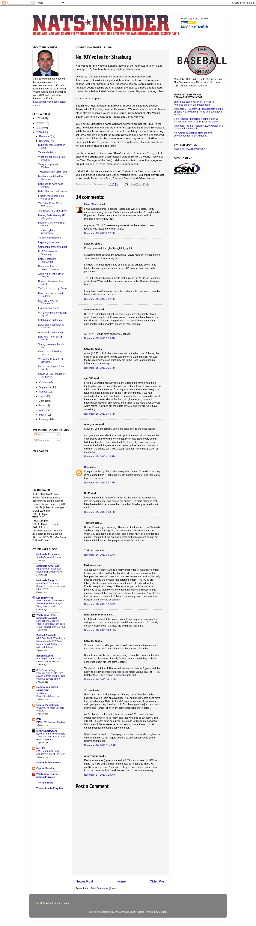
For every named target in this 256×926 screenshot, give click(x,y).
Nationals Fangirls (47, 580)
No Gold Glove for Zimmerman (48, 302)
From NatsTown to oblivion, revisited (49, 268)
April (42, 410)
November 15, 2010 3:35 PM (99, 368)
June (42, 401)
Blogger (163, 912)
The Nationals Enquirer (49, 788)
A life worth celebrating (50, 332)
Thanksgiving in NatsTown (52, 172)
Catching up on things (50, 320)
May (42, 405)
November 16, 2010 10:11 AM (100, 679)
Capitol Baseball (45, 768)
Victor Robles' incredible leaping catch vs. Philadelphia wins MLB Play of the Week (196, 120)
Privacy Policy (61, 903)
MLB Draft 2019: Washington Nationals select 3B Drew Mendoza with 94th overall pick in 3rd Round (51, 642)
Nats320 (40, 748)
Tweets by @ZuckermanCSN (189, 149)
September (45, 387)
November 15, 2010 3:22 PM (99, 299)
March (43, 414)
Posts (40, 434)
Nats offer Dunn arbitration (52, 191)
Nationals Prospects (48, 554)
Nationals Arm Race (47, 566)
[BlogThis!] (137, 184)
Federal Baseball (46, 635)
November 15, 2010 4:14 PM (99, 456)
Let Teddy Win (44, 598)
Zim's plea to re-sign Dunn (52, 288)
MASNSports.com (46, 731)
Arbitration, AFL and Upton (52, 210)
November (45, 141)
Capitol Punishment (47, 705)
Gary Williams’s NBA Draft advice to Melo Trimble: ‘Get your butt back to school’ (50, 676)
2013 (39, 118)
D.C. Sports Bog (45, 670)
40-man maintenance (49, 237)
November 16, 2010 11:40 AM (100, 745)
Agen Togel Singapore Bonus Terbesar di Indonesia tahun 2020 (51, 586)
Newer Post (84, 881)
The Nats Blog (44, 782)
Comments (43, 440)
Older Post (157, 881)
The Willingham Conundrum (46, 231)
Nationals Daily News (48, 762)
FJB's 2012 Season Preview (50, 722)
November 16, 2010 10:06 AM (100, 630)
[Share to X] (140, 184)
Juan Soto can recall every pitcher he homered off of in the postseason (194, 103)
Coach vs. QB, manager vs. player (51, 375)
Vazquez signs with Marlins (48, 166)
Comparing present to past (52, 247)
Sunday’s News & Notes (48, 557)
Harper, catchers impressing (47, 260)
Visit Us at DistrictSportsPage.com (48, 695)
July (41, 396)
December (45, 136)
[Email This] (133, 184)
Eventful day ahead (48, 308)
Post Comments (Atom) (103, 888)
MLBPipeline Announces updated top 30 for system (49, 570)
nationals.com (44, 655)
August (43, 391)
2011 (39, 127)
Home (121, 881)
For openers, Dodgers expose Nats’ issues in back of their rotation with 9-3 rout (50, 624)
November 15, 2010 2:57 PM (99, 233)
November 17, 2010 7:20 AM (99, 775)
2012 (39, 123)
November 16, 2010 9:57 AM (99, 604)
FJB (38, 719)
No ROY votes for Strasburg (48, 253)
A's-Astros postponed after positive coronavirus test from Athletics (193, 134)
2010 (39, 132)
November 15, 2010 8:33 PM (99, 512)
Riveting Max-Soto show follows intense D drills (48, 660)
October (44, 382)
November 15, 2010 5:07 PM (99, 482)
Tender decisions (47, 152)
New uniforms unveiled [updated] (50, 294)
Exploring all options (49, 242)
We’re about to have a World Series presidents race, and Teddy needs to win (50, 603)
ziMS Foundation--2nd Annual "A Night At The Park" (50, 752)
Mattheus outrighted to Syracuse (50, 178)
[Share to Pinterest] (147, 184)
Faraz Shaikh (91, 204)
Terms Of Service (42, 903)
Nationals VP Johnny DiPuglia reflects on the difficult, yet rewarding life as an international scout (198, 112)
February (44, 419)
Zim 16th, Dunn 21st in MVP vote (50, 205)
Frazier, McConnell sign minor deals (51, 197)
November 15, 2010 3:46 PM (99, 414)
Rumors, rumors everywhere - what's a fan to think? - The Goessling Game (50, 736)
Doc (86, 467)
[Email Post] (126, 184)
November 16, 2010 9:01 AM (99, 555)
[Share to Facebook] (144, 184)
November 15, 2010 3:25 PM (99, 338)
